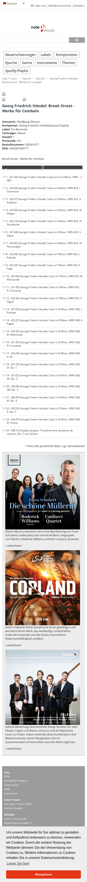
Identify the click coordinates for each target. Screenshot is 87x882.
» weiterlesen (13, 545)
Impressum (11, 793)
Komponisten (66, 54)
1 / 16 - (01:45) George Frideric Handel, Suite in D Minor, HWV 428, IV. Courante (41, 343)
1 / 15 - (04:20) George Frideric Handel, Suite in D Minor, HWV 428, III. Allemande (41, 332)
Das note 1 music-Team (18, 804)
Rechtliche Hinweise (16, 780)
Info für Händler (13, 808)
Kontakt (78, 5)
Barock (40, 78)
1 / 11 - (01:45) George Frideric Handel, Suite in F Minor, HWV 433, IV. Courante (41, 288)
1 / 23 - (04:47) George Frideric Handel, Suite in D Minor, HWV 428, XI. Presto (41, 421)
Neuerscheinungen (20, 54)
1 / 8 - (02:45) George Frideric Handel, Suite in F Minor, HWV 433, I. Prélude (41, 255)
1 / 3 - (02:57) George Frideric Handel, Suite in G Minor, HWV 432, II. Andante (42, 200)
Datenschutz (11, 785)
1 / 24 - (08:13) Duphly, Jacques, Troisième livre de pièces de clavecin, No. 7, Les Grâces (38, 432)
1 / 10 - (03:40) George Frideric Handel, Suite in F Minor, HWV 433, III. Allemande (43, 277)
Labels (46, 54)
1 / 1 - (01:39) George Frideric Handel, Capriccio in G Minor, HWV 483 (40, 178)
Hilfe (7, 776)
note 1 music (9, 78)
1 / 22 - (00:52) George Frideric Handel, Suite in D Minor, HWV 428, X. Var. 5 (41, 410)
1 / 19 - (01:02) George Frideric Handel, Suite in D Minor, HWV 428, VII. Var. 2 (41, 377)
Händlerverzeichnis (59, 5)
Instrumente (47, 62)
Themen (68, 62)
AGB (7, 789)
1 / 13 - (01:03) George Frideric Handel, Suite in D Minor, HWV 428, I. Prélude (42, 310)
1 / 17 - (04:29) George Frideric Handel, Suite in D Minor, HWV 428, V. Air (41, 354)
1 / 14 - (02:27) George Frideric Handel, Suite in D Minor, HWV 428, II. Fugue (43, 321)
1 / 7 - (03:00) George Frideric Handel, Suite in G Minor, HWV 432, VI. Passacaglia (42, 244)
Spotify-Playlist (17, 70)
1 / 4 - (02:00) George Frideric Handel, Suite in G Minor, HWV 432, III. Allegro (42, 211)
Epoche (11, 62)
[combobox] (13, 4)
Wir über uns (38, 5)
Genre (27, 62)
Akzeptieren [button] (43, 874)
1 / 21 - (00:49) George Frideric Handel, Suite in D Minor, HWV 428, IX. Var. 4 (41, 399)
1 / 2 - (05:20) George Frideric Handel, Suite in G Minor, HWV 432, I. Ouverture (41, 189)
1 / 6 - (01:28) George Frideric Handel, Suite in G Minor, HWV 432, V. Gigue (42, 233)
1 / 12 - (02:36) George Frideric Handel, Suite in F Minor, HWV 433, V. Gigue (42, 299)
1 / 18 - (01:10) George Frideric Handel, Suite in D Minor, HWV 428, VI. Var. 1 (41, 366)
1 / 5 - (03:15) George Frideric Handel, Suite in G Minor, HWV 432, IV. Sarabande (42, 222)
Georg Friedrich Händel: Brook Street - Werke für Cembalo (40, 80)
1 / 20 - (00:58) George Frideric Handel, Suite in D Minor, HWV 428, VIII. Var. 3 (41, 388)
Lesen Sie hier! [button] (18, 863)
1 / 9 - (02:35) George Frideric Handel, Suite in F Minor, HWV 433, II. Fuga (41, 266)
